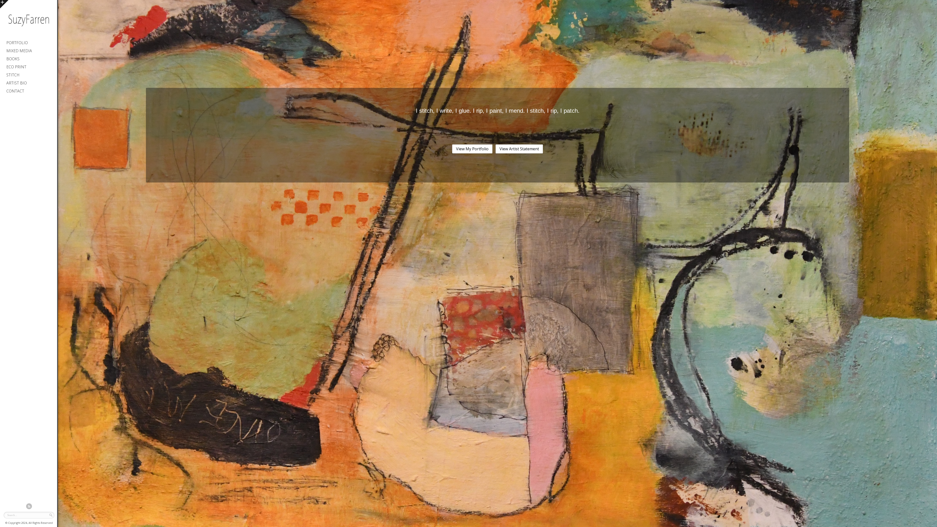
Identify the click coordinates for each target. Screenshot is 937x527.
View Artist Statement (519, 149)
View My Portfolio (472, 149)
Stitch (13, 75)
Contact (15, 91)
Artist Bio (16, 83)
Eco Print (16, 67)
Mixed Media (19, 50)
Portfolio (17, 42)
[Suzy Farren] (28, 28)
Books (13, 58)
